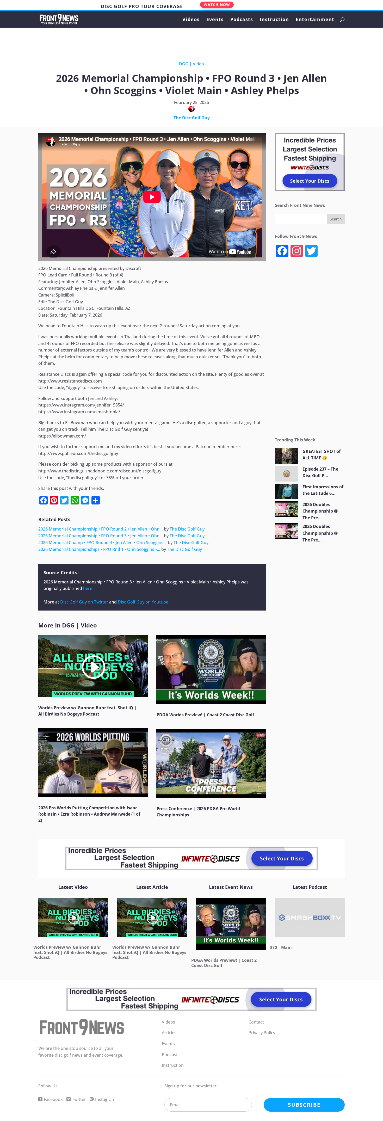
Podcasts (241, 19)
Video (198, 64)
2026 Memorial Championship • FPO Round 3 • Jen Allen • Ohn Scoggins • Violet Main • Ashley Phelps (142, 582)
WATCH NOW (217, 4)
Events (215, 19)
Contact (256, 1022)
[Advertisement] (187, 41)
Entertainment (315, 19)
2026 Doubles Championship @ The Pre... (320, 511)
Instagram (105, 1099)
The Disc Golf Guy (192, 118)
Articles (169, 1033)
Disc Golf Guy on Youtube (143, 602)
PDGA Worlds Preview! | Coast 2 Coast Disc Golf (205, 715)
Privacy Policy (262, 1033)
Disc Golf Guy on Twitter (84, 602)
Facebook (53, 1099)
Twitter (79, 1099)
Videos (191, 19)
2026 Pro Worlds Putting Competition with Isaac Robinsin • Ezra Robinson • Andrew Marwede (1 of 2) (89, 814)
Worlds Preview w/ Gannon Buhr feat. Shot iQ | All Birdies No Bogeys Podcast (70, 952)
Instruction (274, 19)
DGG (183, 64)
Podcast (170, 1054)
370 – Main (281, 947)
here (87, 588)
